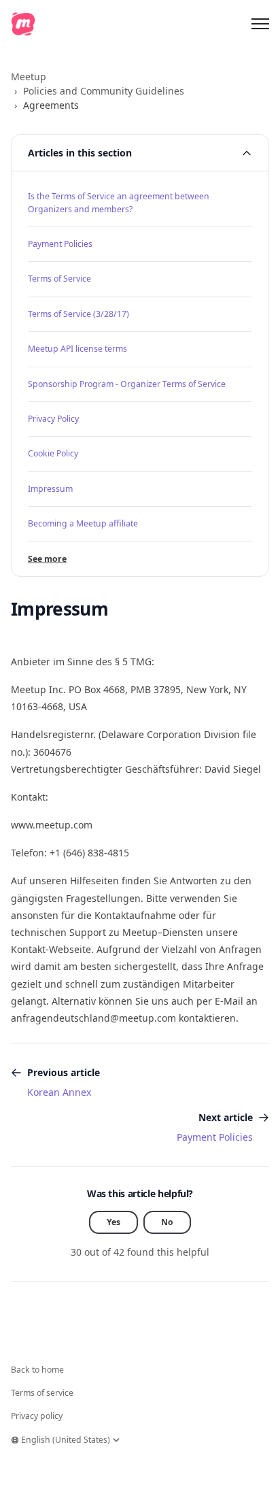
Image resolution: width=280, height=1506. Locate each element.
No (167, 1222)
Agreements (51, 105)
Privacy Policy (53, 418)
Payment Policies (60, 244)
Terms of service (42, 1393)
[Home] (23, 24)
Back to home (37, 1369)
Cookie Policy (53, 453)
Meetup (28, 76)
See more (47, 559)
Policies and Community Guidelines (103, 90)
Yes (113, 1222)
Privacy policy (37, 1416)
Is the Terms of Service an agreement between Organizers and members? (118, 202)
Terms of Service (59, 278)
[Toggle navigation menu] (260, 23)
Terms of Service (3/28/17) (78, 314)
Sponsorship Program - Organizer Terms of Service (127, 384)
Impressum (50, 489)
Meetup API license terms (77, 348)
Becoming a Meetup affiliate (83, 523)
